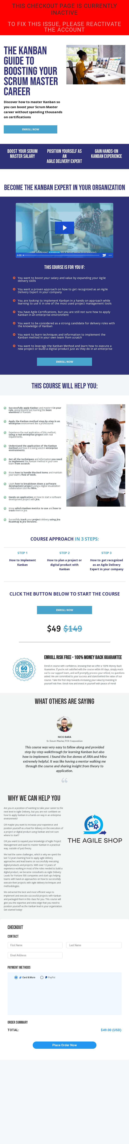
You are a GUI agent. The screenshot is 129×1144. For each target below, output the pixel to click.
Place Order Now (64, 1045)
